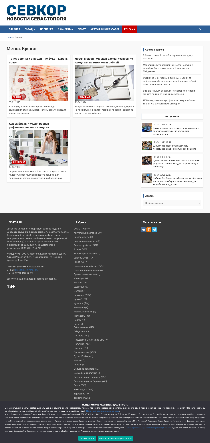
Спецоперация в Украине (87, 377)
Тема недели (80, 389)
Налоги (77, 320)
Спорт (82, 29)
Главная (14, 29)
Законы (78, 282)
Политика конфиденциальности (102, 411)
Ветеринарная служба (85, 253)
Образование (81, 327)
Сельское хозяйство (85, 368)
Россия (17, 97)
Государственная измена (87, 270)
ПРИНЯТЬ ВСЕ (87, 438)
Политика (46, 29)
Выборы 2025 (81, 257)
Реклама (129, 29)
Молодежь (79, 315)
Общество (79, 331)
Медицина (79, 307)
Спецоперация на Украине (88, 381)
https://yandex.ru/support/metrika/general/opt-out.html (149, 428)
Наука (77, 324)
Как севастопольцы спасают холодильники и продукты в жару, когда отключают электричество (176, 131)
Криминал (84, 97)
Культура (78, 303)
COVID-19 (79, 228)
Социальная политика (85, 373)
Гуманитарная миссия (85, 274)
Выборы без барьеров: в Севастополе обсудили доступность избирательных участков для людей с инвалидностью (177, 181)
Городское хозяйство (85, 266)
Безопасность (81, 237)
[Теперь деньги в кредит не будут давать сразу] (38, 83)
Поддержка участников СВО (89, 339)
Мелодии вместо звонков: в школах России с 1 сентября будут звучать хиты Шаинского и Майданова (168, 68)
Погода (78, 335)
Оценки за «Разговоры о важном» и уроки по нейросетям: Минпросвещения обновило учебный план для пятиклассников (169, 81)
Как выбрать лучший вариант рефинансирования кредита (30, 125)
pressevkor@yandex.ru (26, 270)
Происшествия (81, 352)
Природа (78, 348)
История (78, 291)
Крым (77, 299)
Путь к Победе (82, 356)
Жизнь (77, 278)
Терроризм (79, 393)
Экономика (65, 29)
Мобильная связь (83, 311)
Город (29, 29)
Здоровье (79, 286)
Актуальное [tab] (172, 116)
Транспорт (79, 397)
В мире (77, 249)
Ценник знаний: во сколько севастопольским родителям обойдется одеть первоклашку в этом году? (176, 163)
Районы (78, 360)
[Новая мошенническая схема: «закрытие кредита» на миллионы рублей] (104, 83)
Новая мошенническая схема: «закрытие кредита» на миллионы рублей (104, 60)
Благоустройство (83, 245)
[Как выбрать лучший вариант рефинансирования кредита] (38, 148)
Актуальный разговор (105, 29)
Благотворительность (85, 241)
